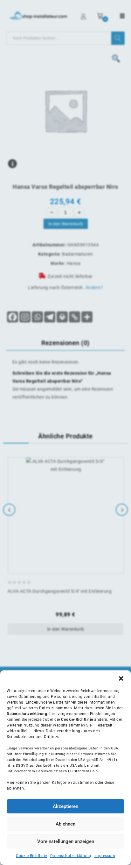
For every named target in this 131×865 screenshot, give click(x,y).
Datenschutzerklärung (70, 856)
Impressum (104, 856)
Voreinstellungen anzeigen (65, 841)
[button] (121, 678)
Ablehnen (65, 824)
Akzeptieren (65, 806)
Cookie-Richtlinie (31, 856)
